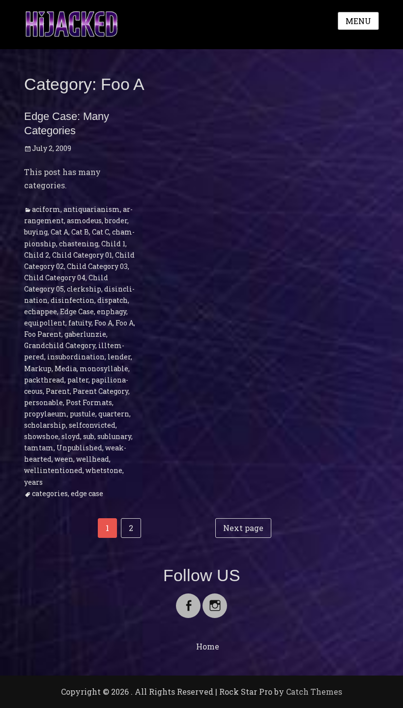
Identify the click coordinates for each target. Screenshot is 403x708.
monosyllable (104, 368)
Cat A (59, 231)
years (33, 482)
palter (77, 379)
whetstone (104, 470)
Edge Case (77, 311)
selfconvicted (92, 425)
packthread (44, 379)
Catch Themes (314, 691)
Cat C (100, 231)
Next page (243, 528)
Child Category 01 (82, 255)
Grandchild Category (59, 345)
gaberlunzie (85, 334)
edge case (87, 493)
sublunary (114, 436)
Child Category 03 (97, 266)
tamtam (39, 447)
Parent (58, 391)
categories (50, 493)
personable (43, 402)
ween (64, 459)
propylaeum (45, 413)
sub (88, 436)
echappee (40, 311)
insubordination (76, 356)
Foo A (103, 322)
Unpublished (79, 447)
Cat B (80, 231)
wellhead (92, 459)
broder (116, 220)
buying (36, 231)
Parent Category (100, 391)
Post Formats (89, 402)
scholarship (45, 425)
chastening (78, 243)
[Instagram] (214, 599)
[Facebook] (188, 599)
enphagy (111, 311)
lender (119, 356)
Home (207, 646)
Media (66, 368)
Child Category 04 (55, 277)
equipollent (44, 322)
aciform (46, 209)
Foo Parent (42, 334)
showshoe (41, 436)
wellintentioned (53, 470)
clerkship (84, 289)
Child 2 (36, 255)
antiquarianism (91, 209)
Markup (38, 368)
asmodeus (84, 220)
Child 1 (113, 243)
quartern (113, 413)
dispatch (112, 300)
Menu (358, 21)
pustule (82, 413)
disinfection (72, 300)
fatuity (79, 322)
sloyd (70, 436)
